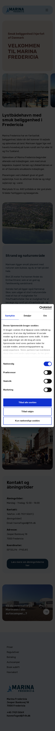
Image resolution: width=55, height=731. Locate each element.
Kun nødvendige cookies (27, 420)
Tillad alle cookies (27, 402)
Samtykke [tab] (10, 315)
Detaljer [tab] (27, 315)
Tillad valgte (27, 411)
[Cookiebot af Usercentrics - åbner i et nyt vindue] (39, 308)
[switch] (48, 372)
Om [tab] (45, 315)
